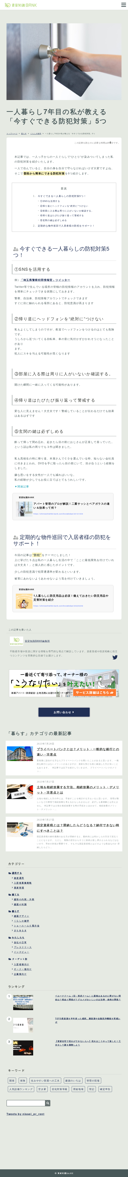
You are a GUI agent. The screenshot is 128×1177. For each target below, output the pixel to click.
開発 (11, 1080)
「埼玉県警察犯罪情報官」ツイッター (45, 280)
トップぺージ (12, 133)
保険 (22, 1080)
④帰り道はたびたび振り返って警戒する (62, 215)
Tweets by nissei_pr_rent (25, 1114)
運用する (17, 873)
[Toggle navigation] (122, 2)
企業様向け (20, 974)
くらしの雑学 (35, 133)
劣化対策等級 (60, 1089)
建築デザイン (21, 916)
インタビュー (21, 952)
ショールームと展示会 (27, 925)
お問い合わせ (62, 712)
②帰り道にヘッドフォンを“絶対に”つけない (64, 205)
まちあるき (20, 930)
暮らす (24, 133)
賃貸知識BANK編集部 (37, 641)
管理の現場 (93, 1080)
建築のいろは (73, 1080)
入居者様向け (21, 964)
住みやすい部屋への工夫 (45, 1080)
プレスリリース (23, 947)
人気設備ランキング (21, 1089)
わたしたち (18, 937)
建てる (16, 894)
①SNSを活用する (50, 201)
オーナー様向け (23, 969)
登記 (91, 1089)
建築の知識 (20, 904)
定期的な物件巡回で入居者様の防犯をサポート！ (64, 225)
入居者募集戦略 (23, 882)
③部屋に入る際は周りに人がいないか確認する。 (67, 210)
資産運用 (19, 878)
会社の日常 (20, 942)
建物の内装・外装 (24, 899)
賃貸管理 (19, 887)
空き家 (42, 1089)
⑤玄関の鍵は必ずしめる (53, 220)
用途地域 (78, 1089)
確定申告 (105, 1089)
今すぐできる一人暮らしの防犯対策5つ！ (59, 196)
